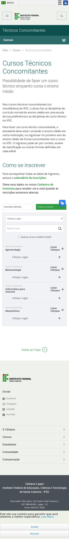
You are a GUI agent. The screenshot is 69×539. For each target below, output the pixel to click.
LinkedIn (10, 409)
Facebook (11, 398)
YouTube (10, 414)
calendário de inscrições (30, 178)
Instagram (11, 403)
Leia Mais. (47, 516)
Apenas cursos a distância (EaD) (36, 237)
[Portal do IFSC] (26, 17)
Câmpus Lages (20, 257)
